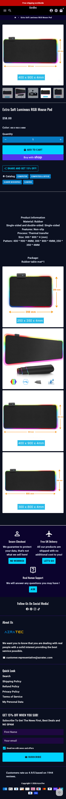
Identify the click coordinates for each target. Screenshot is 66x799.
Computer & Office (40, 176)
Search (6, 676)
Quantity (7, 134)
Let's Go (49, 560)
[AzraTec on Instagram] (35, 608)
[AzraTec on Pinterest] (31, 608)
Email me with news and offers (20, 748)
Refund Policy (10, 686)
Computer (22, 176)
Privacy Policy (10, 691)
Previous (5, 55)
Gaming (28, 182)
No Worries (17, 560)
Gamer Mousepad (12, 182)
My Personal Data (12, 701)
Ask (33, 589)
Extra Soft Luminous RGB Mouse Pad (36, 17)
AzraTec (41, 783)
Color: (13, 127)
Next (61, 55)
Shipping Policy (11, 681)
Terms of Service (12, 696)
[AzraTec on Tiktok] (38, 608)
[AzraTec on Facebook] (27, 608)
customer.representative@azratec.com (27, 657)
